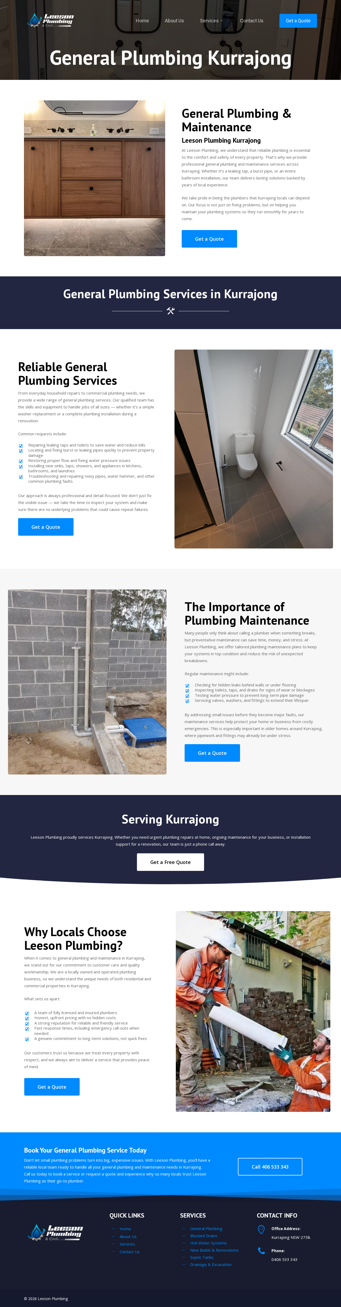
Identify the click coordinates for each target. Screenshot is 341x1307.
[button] (209, 239)
